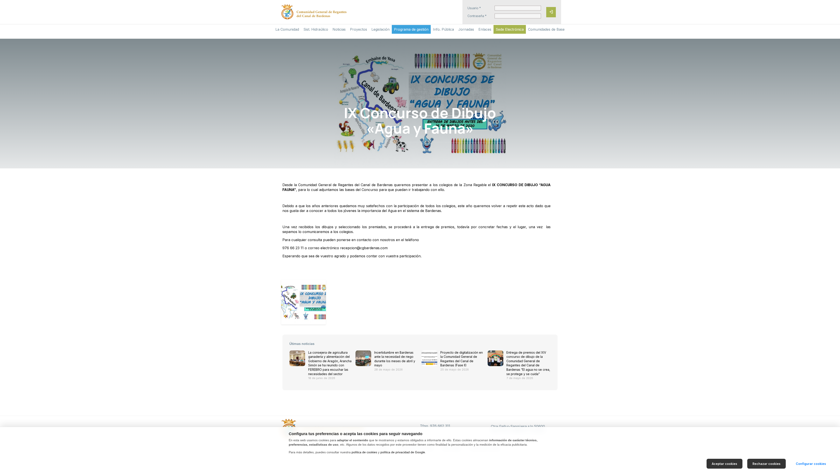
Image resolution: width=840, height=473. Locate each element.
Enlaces (484, 29)
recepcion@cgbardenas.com (364, 248)
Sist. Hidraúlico (315, 29)
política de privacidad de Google (402, 452)
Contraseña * (476, 16)
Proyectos (358, 29)
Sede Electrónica (510, 29)
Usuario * (474, 8)
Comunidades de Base (546, 29)
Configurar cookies (811, 464)
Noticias (339, 29)
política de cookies (364, 452)
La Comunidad (287, 29)
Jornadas (466, 29)
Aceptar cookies (724, 464)
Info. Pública (443, 29)
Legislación (380, 29)
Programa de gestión (411, 29)
